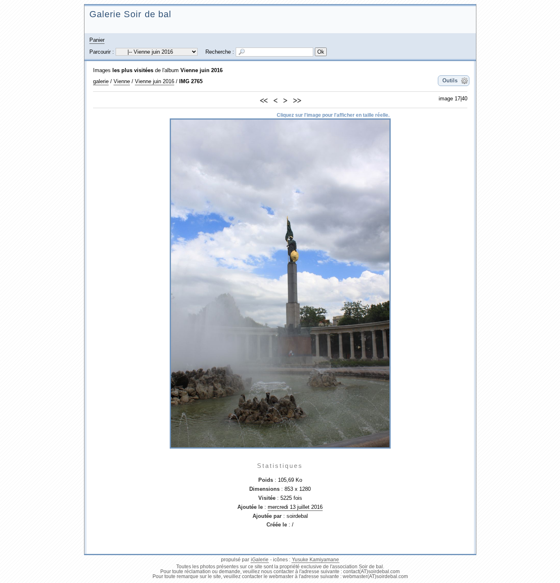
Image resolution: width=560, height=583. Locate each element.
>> (297, 99)
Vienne (122, 81)
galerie (101, 81)
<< (264, 99)
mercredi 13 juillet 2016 (295, 507)
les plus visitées (132, 70)
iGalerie (260, 559)
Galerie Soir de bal (130, 14)
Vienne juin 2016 (201, 70)
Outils (450, 80)
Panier (97, 40)
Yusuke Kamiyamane (315, 559)
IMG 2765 (191, 81)
